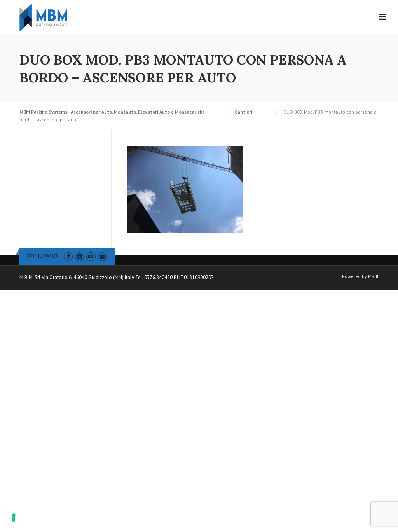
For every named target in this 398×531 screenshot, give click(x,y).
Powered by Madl (360, 276)
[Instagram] (79, 256)
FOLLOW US (43, 256)
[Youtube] (90, 256)
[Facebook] (68, 256)
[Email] (102, 256)
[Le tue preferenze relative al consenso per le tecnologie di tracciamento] (13, 517)
